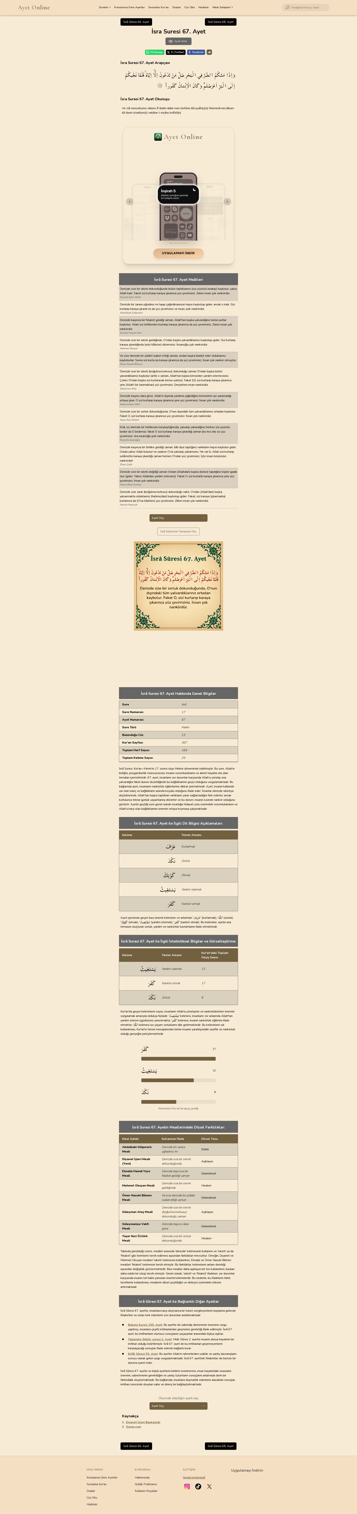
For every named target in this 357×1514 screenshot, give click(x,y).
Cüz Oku (189, 7)
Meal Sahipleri (223, 7)
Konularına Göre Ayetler (129, 7)
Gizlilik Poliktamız (146, 1484)
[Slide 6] (179, 243)
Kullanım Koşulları (146, 1491)
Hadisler (203, 7)
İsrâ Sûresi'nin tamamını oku (178, 531)
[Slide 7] (181, 243)
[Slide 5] (177, 243)
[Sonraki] (227, 201)
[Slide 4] (176, 243)
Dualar (176, 7)
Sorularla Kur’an (158, 7)
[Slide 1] (170, 243)
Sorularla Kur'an (97, 1484)
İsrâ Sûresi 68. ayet (221, 22)
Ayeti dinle (180, 41)
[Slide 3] (174, 243)
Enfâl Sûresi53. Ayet (143, 1354)
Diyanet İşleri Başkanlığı (143, 1422)
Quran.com (133, 1427)
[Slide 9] (185, 243)
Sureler (105, 7)
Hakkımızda (142, 1478)
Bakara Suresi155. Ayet (145, 1325)
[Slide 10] (187, 243)
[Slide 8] (183, 243)
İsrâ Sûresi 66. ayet (136, 22)
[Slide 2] (172, 243)
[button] (187, 1486)
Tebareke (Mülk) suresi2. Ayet (150, 1339)
